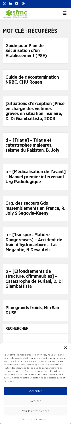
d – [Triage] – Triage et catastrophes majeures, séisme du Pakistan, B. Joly (32, 145)
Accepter (35, 391)
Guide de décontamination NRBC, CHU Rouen (32, 80)
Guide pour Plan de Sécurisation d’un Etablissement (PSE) (26, 51)
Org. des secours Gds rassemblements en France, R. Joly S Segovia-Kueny (35, 208)
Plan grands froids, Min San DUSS (32, 310)
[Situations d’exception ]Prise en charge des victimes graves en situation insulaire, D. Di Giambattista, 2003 (35, 111)
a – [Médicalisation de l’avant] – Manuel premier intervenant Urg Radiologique (35, 177)
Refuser (35, 401)
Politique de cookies (33, 419)
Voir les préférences (35, 411)
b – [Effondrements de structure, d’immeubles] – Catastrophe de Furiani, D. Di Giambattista (34, 279)
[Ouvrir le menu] (64, 13)
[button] (65, 348)
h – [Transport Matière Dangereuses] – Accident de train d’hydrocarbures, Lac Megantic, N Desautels (33, 242)
